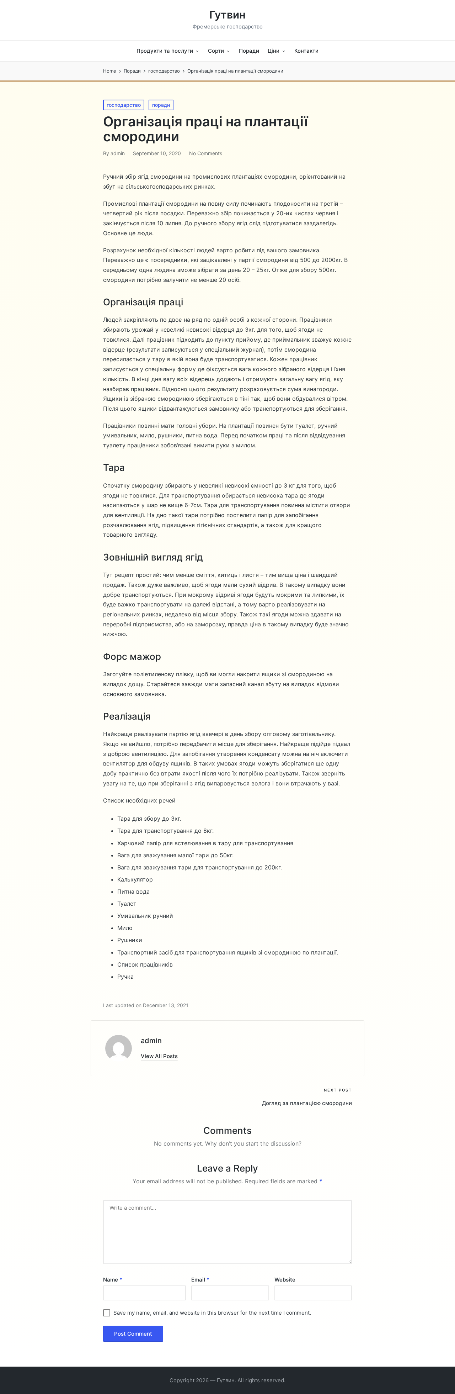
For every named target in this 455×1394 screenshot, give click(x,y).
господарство (124, 105)
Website (284, 1279)
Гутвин (227, 15)
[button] (159, 1056)
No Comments (205, 153)
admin (151, 1040)
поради (161, 105)
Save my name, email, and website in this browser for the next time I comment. (212, 1312)
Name (112, 1279)
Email (200, 1279)
